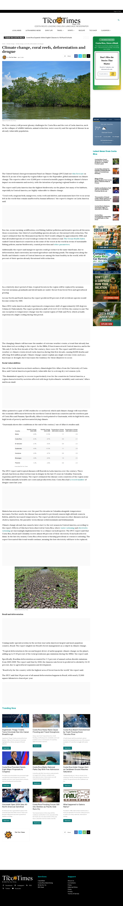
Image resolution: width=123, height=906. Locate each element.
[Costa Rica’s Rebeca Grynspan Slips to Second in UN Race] (116, 208)
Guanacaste (103, 119)
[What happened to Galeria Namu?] (76, 795)
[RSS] (27, 885)
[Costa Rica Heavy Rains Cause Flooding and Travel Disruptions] (46, 721)
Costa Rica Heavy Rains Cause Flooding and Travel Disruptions (46, 731)
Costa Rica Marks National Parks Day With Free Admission (46, 768)
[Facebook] (76, 56)
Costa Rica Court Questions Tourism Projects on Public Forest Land (102, 162)
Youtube (18, 888)
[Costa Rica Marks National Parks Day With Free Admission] (46, 758)
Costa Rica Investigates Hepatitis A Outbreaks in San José (103, 217)
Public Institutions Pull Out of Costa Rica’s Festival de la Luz (103, 189)
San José (96, 119)
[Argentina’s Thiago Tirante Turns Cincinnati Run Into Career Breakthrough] (15, 721)
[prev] (84, 37)
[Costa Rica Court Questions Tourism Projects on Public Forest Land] (116, 161)
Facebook (8, 885)
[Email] (88, 56)
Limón (110, 119)
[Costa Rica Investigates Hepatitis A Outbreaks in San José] (116, 217)
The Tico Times (12, 57)
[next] (87, 37)
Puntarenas (117, 119)
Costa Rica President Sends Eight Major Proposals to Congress (48, 38)
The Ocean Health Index (74, 239)
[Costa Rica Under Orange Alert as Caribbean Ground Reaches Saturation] (76, 758)
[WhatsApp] (84, 56)
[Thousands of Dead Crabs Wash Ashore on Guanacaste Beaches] (116, 199)
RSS (30, 885)
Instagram (20, 885)
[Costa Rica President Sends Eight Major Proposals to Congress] (15, 758)
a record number (77, 479)
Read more (6, 748)
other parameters (62, 244)
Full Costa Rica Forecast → (107, 140)
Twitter (7, 888)
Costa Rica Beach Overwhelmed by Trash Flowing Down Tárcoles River (76, 732)
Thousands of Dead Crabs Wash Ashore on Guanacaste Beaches (103, 198)
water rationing (67, 528)
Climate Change (10, 44)
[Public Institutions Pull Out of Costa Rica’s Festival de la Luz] (116, 190)
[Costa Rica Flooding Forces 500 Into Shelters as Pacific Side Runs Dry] (46, 795)
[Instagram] (15, 885)
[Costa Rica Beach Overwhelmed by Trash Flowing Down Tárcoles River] (76, 721)
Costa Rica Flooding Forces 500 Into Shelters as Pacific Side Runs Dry (46, 806)
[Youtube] (13, 888)
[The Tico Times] (4, 57)
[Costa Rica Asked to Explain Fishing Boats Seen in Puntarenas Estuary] (116, 171)
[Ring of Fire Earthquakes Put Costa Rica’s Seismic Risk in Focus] (116, 180)
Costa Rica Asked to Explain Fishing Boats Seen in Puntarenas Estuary (102, 171)
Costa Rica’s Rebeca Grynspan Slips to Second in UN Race (102, 207)
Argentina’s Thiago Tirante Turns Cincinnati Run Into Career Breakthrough (15, 732)
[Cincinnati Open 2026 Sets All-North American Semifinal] (15, 795)
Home (3, 44)
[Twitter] (80, 56)
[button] (119, 20)
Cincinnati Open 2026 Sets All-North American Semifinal (15, 805)
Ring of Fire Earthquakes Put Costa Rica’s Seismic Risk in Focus (103, 181)
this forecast (77, 174)
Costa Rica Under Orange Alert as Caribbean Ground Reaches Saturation (76, 769)
